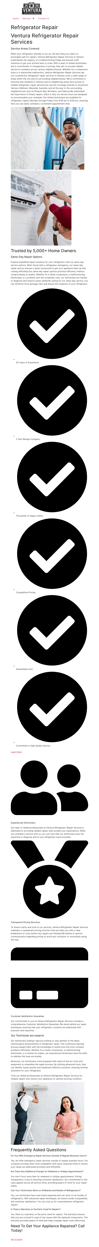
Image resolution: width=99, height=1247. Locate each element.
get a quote (16, 1239)
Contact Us (43, 18)
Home (16, 18)
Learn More (16, 752)
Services (26, 18)
